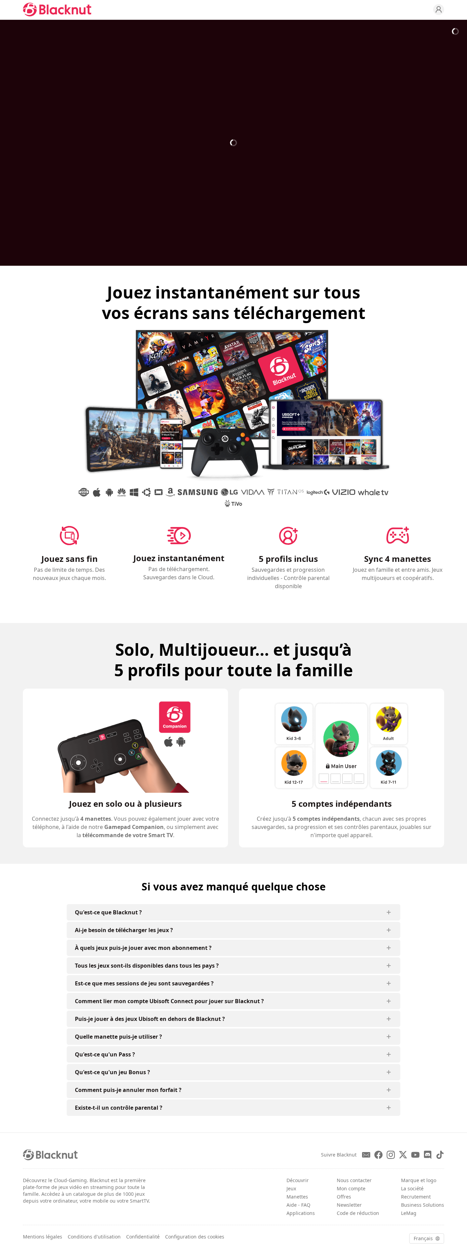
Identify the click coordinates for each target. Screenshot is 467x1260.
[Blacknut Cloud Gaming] (57, 9)
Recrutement (416, 1196)
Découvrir (297, 1180)
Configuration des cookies (194, 1236)
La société (412, 1188)
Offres (344, 1196)
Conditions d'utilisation (94, 1236)
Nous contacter (354, 1180)
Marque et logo (418, 1180)
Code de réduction (358, 1213)
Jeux (291, 1188)
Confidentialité (143, 1236)
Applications (300, 1213)
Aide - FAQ (298, 1205)
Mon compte (351, 1188)
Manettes (297, 1196)
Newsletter (349, 1205)
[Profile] (438, 9)
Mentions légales (42, 1236)
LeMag (408, 1213)
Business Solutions (422, 1205)
